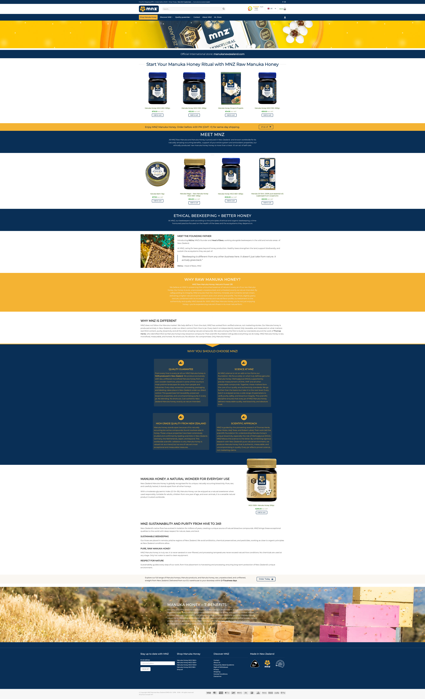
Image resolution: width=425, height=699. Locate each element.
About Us (217, 662)
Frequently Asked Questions (224, 665)
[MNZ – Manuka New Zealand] (149, 9)
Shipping (217, 672)
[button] (282, 9)
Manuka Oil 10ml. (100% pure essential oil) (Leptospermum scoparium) (267, 195)
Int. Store (217, 17)
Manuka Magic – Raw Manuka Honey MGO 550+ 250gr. (194, 195)
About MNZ (207, 17)
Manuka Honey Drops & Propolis (230, 108)
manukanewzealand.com (229, 54)
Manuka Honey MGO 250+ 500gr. (157, 108)
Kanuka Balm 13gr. (157, 194)
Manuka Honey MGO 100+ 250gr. (194, 108)
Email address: (145, 660)
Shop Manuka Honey (148, 17)
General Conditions (220, 674)
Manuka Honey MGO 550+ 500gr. (230, 194)
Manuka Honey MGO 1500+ (186, 660)
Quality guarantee (182, 17)
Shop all (180, 669)
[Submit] (223, 9)
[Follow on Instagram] (285, 2)
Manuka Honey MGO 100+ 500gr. (267, 108)
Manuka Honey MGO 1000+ (187, 665)
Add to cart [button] (158, 115)
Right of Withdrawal (221, 667)
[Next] (284, 97)
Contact (197, 17)
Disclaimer (217, 676)
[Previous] (140, 97)
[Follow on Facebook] (283, 2)
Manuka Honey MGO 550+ (186, 667)
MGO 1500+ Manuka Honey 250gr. (262, 505)
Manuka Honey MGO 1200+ (186, 662)
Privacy (216, 669)
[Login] (285, 17)
